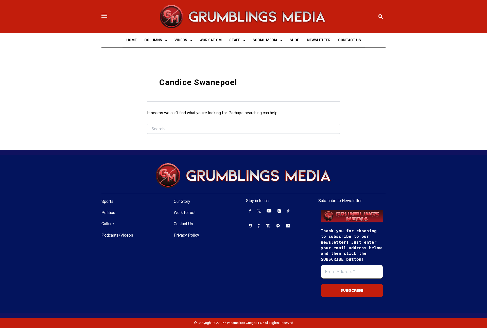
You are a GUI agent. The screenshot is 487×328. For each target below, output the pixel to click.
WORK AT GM (211, 40)
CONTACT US (349, 40)
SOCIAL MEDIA (265, 40)
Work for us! (185, 212)
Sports (107, 201)
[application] (166, 40)
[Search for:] (243, 129)
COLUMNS (153, 40)
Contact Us (183, 223)
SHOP (295, 40)
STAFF (234, 40)
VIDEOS (181, 40)
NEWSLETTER (319, 40)
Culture (107, 223)
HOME (131, 40)
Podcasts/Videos (117, 235)
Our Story (182, 201)
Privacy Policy (186, 235)
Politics (108, 212)
